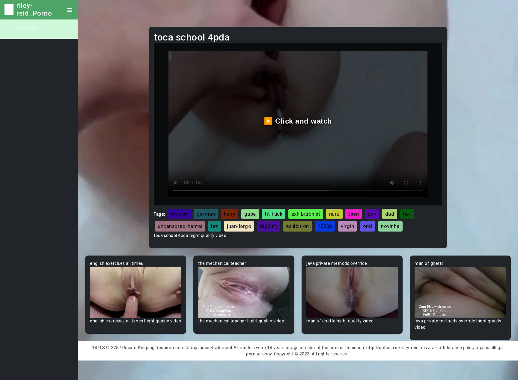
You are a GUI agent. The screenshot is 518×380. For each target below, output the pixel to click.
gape (250, 214)
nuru (334, 214)
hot (407, 214)
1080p (325, 226)
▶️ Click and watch (298, 121)
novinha (390, 226)
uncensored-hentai (180, 226)
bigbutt (268, 226)
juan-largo (239, 226)
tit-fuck (273, 214)
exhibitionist (305, 214)
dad (389, 214)
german (206, 214)
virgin (347, 226)
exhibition (297, 226)
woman (179, 214)
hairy (230, 214)
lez (214, 226)
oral (367, 226)
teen (353, 214)
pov (372, 214)
